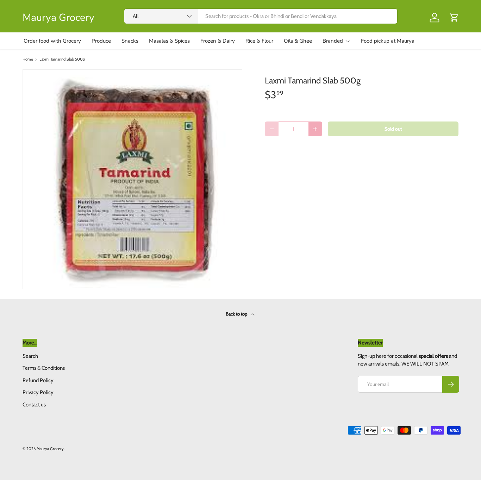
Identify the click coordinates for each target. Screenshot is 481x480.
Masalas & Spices (169, 40)
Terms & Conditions (44, 368)
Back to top (237, 314)
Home (28, 59)
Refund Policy (38, 380)
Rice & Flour (259, 40)
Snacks (129, 40)
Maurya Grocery (50, 448)
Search (30, 356)
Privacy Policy (38, 392)
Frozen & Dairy (217, 40)
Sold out (393, 129)
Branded (333, 40)
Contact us (34, 404)
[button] (454, 17)
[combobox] (260, 16)
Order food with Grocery (52, 40)
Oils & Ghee (298, 40)
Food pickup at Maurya (387, 40)
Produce (101, 40)
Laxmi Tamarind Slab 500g (62, 59)
